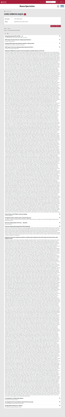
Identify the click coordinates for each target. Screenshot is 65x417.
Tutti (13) (58, 26)
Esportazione (53, 26)
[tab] (5, 34)
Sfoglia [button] (43, 1)
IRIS (4, 11)
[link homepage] (4, 2)
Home (41, 1)
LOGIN (63, 1)
